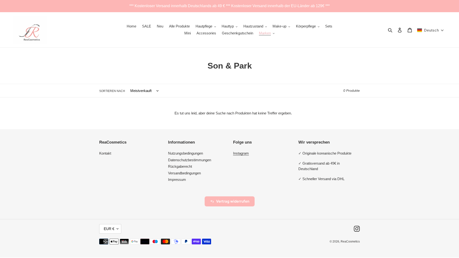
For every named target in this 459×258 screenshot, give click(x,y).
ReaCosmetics (350, 241)
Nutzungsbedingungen (185, 153)
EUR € (109, 229)
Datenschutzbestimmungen (189, 160)
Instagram (241, 153)
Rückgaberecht (180, 166)
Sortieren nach (112, 91)
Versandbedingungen (184, 173)
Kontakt (105, 153)
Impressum (177, 179)
